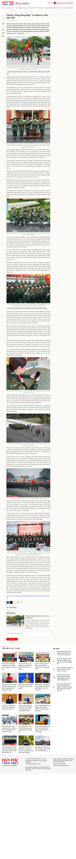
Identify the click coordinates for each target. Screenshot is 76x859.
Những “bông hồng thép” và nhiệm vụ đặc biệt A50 (37, 616)
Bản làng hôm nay (32, 7)
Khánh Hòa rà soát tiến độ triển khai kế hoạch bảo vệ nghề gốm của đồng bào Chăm (9, 687)
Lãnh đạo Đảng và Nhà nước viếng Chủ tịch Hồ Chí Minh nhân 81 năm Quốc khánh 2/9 (9, 749)
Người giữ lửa (49, 7)
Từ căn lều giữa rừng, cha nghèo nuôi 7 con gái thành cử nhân (65, 669)
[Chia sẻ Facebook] (3, 24)
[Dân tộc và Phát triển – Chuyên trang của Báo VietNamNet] (8, 3)
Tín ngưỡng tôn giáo (21, 7)
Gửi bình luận (12, 639)
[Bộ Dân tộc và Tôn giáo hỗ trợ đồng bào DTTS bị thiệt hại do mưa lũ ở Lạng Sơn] (42, 678)
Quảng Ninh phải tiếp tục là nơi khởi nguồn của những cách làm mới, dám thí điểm (25, 708)
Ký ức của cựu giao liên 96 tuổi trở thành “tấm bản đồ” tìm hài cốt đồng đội (64, 661)
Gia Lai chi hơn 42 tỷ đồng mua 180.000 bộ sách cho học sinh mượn (25, 666)
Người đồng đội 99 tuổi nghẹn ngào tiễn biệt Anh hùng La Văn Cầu (64, 653)
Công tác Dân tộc (9, 7)
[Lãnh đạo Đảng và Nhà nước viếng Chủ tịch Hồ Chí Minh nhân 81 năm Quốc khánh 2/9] (9, 740)
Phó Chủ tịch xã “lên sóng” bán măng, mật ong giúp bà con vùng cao (25, 729)
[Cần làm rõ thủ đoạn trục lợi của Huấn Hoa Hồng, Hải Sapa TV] (9, 699)
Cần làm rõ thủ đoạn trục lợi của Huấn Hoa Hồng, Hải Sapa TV (8, 707)
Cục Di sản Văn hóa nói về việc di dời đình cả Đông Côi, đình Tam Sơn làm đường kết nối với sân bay (64, 687)
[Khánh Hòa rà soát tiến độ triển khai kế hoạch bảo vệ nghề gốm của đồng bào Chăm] (9, 678)
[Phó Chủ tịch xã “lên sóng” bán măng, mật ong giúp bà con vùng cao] (26, 720)
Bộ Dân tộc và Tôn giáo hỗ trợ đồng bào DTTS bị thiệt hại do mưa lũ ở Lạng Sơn (42, 687)
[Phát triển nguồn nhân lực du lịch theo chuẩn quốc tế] (26, 678)
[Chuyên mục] (72, 8)
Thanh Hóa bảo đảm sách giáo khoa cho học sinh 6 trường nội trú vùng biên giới (9, 729)
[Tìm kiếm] (68, 8)
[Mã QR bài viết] (3, 36)
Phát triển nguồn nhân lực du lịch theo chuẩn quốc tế (26, 686)
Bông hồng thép (12, 607)
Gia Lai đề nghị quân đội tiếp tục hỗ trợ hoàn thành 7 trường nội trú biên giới (42, 708)
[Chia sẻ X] (11, 602)
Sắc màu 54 (41, 7)
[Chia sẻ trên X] (3, 27)
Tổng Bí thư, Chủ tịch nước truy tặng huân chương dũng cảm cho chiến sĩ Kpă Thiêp (64, 677)
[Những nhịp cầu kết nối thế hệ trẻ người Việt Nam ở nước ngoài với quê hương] (42, 720)
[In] (18, 602)
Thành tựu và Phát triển (65, 7)
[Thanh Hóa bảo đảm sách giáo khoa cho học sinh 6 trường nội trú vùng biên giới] (9, 720)
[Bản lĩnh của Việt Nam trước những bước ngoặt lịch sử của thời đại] (42, 740)
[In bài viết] (3, 33)
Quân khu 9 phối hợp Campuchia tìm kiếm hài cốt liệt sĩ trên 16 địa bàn (9, 666)
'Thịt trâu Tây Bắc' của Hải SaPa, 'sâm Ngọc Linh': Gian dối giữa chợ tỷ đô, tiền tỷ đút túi (26, 749)
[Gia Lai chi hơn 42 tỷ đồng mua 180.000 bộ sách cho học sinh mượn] (26, 657)
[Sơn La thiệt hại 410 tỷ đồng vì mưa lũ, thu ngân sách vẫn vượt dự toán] (42, 657)
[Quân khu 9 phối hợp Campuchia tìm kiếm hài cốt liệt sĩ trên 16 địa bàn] (9, 657)
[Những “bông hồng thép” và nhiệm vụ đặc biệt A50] (15, 621)
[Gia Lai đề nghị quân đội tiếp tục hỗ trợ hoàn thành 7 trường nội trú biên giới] (42, 699)
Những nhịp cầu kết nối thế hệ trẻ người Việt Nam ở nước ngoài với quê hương (42, 729)
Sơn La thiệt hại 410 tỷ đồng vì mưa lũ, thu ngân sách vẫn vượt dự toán (42, 666)
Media (55, 7)
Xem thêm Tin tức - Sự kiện (11, 648)
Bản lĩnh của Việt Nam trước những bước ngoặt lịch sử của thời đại (42, 748)
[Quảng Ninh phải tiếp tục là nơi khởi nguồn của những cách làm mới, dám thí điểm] (26, 699)
